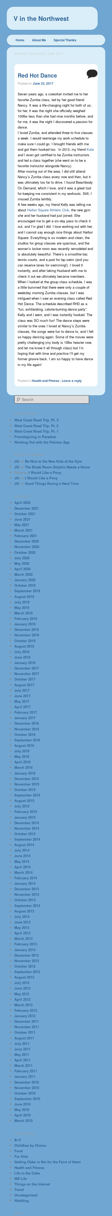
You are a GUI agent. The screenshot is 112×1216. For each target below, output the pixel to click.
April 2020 (22, 568)
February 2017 (25, 712)
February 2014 (25, 877)
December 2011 (26, 1021)
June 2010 (22, 1104)
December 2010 (26, 1082)
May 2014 (21, 861)
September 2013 (27, 905)
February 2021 (25, 535)
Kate (90, 149)
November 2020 (26, 546)
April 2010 (22, 1115)
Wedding (21, 1200)
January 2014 (24, 883)
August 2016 (24, 745)
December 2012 (26, 955)
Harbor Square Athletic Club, (48, 209)
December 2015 (26, 778)
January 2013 (24, 949)
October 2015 (24, 789)
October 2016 (24, 734)
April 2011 (22, 1059)
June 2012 (22, 988)
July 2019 (21, 602)
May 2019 (21, 607)
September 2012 (27, 971)
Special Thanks (65, 40)
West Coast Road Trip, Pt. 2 (36, 425)
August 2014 (24, 844)
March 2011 (23, 1065)
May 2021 (21, 524)
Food (18, 1150)
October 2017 (24, 679)
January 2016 (24, 773)
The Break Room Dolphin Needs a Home (57, 466)
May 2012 (21, 993)
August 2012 (24, 977)
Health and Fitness (45, 380)
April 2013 (22, 932)
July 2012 (21, 982)
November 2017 (26, 673)
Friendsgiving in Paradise (35, 436)
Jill (16, 461)
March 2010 (23, 1120)
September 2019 (27, 590)
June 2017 (22, 695)
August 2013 (24, 911)
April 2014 (22, 866)
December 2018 (26, 629)
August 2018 (24, 646)
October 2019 (24, 585)
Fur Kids (21, 1156)
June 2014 (22, 855)
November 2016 (26, 728)
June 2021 (22, 519)
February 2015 (25, 811)
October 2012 (24, 966)
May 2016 (21, 756)
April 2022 (22, 502)
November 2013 (26, 894)
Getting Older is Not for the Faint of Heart (47, 1161)
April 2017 (22, 706)
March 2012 (23, 1004)
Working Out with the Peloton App (42, 442)
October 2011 (24, 1032)
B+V (17, 1139)
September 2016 (27, 739)
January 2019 (24, 623)
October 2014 (24, 833)
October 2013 (24, 899)
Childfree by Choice (30, 1145)
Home (20, 40)
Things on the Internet (32, 1184)
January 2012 (24, 1015)
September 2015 (27, 795)
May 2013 (21, 927)
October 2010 (24, 1093)
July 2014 (21, 850)
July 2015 (21, 806)
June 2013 (22, 922)
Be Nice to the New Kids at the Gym (53, 461)
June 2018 (22, 657)
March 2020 (23, 574)
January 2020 (24, 579)
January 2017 (24, 717)
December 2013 (26, 888)
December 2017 (26, 668)
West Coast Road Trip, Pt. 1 (36, 431)
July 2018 (21, 651)
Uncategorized (26, 1194)
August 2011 (24, 1037)
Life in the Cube (27, 1173)
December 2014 (26, 822)
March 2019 (23, 612)
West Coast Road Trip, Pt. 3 (36, 419)
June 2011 (22, 1048)
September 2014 (27, 839)
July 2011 (21, 1043)
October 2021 (24, 513)
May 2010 (21, 1109)
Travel (19, 1189)
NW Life (20, 1178)
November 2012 (26, 960)
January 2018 (24, 662)
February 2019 (25, 618)
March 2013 (23, 938)
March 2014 (23, 872)
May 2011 (21, 1054)
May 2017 (21, 701)
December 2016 (26, 723)
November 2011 (26, 1026)
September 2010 (27, 1098)
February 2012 (25, 1010)
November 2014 (26, 828)
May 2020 (21, 563)
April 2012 (22, 999)
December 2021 (26, 508)
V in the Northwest (41, 18)
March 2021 (23, 530)
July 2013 (21, 916)
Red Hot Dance (37, 75)
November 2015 (26, 784)
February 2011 (25, 1070)
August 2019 (24, 596)
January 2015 (24, 817)
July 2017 (21, 690)
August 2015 (24, 800)
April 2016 (22, 761)
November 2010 (26, 1087)
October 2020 (24, 552)
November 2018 (26, 634)
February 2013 (25, 943)
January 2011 (24, 1076)
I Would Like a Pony (45, 472)
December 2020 (26, 541)
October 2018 (24, 640)
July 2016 (21, 750)
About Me (39, 40)
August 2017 (24, 684)
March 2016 (23, 767)
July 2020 (21, 557)
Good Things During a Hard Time (52, 483)
